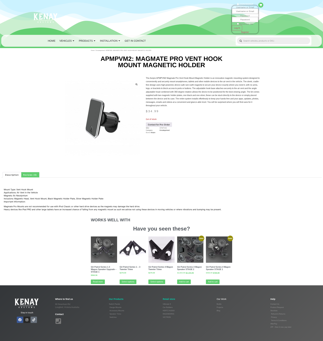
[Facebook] (20, 320)
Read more (98, 282)
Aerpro (153, 132)
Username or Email (245, 7)
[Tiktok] (34, 320)
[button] (136, 84)
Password (245, 16)
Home (93, 50)
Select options (128, 282)
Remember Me (246, 24)
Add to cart (184, 282)
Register (245, 32)
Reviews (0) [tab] (30, 175)
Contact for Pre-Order (159, 124)
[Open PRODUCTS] (94, 41)
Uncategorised (100, 50)
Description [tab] (12, 175)
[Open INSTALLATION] (119, 41)
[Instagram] (27, 320)
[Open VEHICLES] (73, 41)
